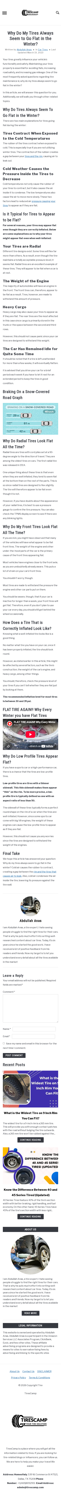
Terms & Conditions (39, 1377)
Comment (9, 992)
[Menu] (4, 13)
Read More (30, 1313)
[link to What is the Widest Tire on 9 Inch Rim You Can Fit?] (30, 1089)
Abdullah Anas (24, 49)
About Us (15, 1371)
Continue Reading (30, 1140)
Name (7, 1029)
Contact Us (28, 1371)
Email (6, 1036)
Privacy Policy (18, 1377)
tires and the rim (33, 156)
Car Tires (43, 49)
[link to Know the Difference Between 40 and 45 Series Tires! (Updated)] (30, 1165)
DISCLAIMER (44, 1371)
